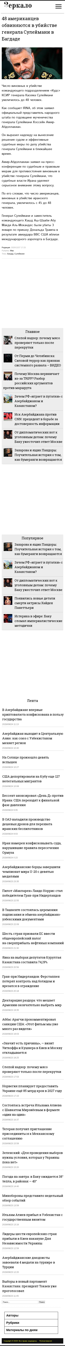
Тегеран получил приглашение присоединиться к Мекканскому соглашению (28, 1133)
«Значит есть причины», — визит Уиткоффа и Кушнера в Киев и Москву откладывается (32, 1048)
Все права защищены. (28, 1341)
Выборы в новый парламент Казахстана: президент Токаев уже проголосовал (29, 1286)
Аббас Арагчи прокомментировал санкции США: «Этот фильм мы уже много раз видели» (30, 1024)
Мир (12, 251)
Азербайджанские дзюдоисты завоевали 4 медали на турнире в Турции (28, 1262)
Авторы (12, 1315)
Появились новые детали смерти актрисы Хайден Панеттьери (35, 603)
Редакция (6, 247)
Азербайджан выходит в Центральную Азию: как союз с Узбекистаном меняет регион (32, 738)
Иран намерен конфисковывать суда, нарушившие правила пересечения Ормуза (31, 848)
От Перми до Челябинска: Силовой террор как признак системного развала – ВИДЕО (38, 360)
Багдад (10, 254)
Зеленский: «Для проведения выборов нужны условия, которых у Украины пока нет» (32, 1157)
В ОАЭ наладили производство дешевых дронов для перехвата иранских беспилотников (27, 824)
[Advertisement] (32, 292)
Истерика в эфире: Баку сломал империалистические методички (38, 621)
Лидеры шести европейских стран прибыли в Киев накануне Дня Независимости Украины (29, 1238)
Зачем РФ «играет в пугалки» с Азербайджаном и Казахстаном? (39, 401)
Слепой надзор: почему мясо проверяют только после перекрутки (37, 342)
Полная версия (45, 1341)
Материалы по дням (21, 1330)
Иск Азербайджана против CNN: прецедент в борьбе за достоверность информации (37, 419)
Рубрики (12, 1322)
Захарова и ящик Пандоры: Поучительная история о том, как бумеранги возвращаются (38, 455)
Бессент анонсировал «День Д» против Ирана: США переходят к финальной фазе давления (32, 800)
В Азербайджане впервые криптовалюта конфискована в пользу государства (33, 714)
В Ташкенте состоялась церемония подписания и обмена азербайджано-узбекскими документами (31, 914)
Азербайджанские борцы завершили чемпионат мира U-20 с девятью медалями (31, 871)
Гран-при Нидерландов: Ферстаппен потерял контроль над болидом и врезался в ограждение (31, 981)
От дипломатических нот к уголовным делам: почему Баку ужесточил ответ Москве (38, 437)
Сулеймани (19, 254)
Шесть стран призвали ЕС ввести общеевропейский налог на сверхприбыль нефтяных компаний (33, 938)
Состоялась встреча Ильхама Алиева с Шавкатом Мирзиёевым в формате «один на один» (32, 1110)
